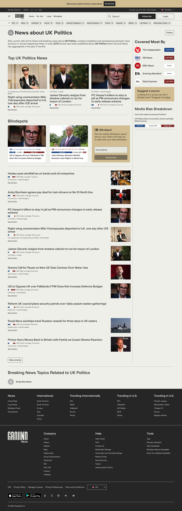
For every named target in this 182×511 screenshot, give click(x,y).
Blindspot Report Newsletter (158, 450)
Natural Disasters (93, 23)
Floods (107, 23)
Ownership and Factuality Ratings (108, 453)
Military (131, 23)
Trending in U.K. (164, 395)
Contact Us (99, 446)
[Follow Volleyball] (40, 23)
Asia (38, 412)
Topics (98, 464)
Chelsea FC (158, 408)
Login (165, 16)
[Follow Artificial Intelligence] (83, 23)
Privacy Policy (20, 487)
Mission (47, 446)
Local (49, 16)
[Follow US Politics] (150, 23)
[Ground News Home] (19, 16)
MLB (119, 412)
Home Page (12, 401)
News (11, 395)
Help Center (100, 439)
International (13, 412)
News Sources (101, 460)
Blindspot (58, 16)
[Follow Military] (136, 23)
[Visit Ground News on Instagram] (58, 495)
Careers (47, 471)
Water (23, 23)
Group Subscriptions (52, 457)
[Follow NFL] (17, 23)
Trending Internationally (85, 395)
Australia (40, 415)
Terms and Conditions (74, 487)
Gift (45, 464)
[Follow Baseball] (124, 23)
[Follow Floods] (112, 23)
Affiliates (47, 475)
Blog (45, 450)
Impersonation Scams (104, 467)
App (148, 439)
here (168, 97)
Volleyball (34, 23)
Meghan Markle (160, 415)
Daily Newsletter (153, 446)
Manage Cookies (35, 487)
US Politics (144, 23)
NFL (13, 23)
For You (40, 16)
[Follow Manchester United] (169, 23)
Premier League (160, 401)
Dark (36, 10)
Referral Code (101, 457)
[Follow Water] (27, 23)
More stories (15, 360)
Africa (39, 419)
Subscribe (147, 16)
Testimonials (48, 453)
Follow (170, 32)
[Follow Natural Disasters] (101, 23)
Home (31, 16)
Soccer (47, 23)
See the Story (12, 109)
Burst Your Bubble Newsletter (158, 453)
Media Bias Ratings (103, 450)
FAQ (97, 442)
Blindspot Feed (14, 408)
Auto (40, 10)
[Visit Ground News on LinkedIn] (66, 495)
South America (43, 405)
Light (31, 10)
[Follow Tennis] (62, 23)
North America (43, 401)
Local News (12, 405)
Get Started (109, 4)
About (46, 439)
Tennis (58, 23)
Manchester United (160, 23)
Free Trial (47, 467)
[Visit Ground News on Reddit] (74, 495)
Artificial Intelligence (73, 23)
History (46, 442)
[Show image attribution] (45, 67)
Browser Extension (14, 10)
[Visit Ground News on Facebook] (45, 495)
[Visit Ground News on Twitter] (52, 495)
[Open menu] (9, 16)
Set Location (151, 10)
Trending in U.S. (127, 395)
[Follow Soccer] (52, 23)
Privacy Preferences (54, 487)
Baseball (119, 23)
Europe (40, 408)
